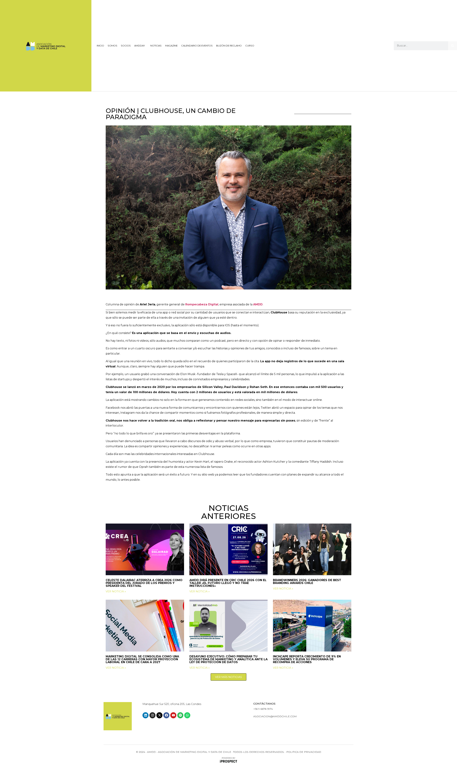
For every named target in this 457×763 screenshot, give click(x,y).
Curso (249, 45)
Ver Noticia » (116, 591)
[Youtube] (173, 715)
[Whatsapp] (187, 715)
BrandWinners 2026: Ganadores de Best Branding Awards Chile (307, 581)
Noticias (156, 45)
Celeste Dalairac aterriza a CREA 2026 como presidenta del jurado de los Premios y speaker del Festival (144, 583)
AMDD (258, 304)
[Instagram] (152, 715)
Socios (126, 45)
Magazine (171, 45)
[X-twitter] (159, 715)
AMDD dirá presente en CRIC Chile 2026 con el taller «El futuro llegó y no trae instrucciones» (228, 583)
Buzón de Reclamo (229, 45)
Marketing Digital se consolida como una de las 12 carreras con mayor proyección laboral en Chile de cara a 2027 (142, 659)
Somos (112, 45)
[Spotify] (180, 715)
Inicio (100, 45)
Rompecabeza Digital (201, 304)
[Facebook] (166, 715)
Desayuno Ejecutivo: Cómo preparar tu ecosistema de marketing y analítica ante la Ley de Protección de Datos (228, 659)
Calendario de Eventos (197, 45)
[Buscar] (452, 45)
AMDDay (139, 45)
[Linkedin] (145, 715)
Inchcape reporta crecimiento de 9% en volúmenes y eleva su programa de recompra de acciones (307, 659)
